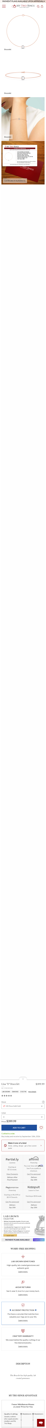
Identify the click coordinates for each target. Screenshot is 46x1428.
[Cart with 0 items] (43, 6)
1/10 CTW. (23, 1091)
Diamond (15, 1091)
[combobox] (23, 1106)
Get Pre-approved (33, 1174)
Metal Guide (43, 1102)
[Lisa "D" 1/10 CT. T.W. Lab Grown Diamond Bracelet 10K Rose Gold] (23, 162)
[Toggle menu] (3, 6)
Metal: (3, 1102)
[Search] (38, 6)
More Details (32, 1091)
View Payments (12, 1174)
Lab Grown (6, 1091)
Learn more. (23, 1271)
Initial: (3, 1113)
